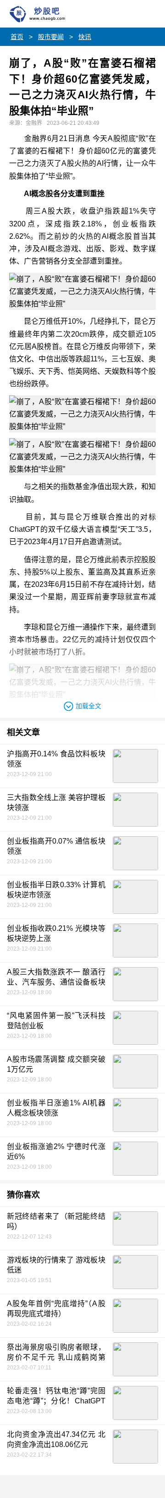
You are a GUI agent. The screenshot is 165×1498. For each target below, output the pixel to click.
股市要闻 (51, 36)
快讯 (84, 36)
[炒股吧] (48, 14)
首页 (17, 36)
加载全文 (88, 706)
